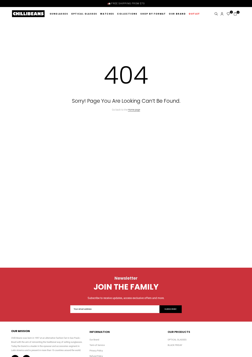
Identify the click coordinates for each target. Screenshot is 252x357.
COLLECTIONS (127, 13)
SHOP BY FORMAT (153, 13)
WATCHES (107, 13)
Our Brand (94, 339)
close (12, 3)
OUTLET (194, 13)
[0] (228, 13)
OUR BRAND (177, 13)
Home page (134, 109)
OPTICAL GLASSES (84, 13)
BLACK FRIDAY (175, 345)
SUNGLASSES (59, 13)
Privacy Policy (96, 350)
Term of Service (97, 345)
